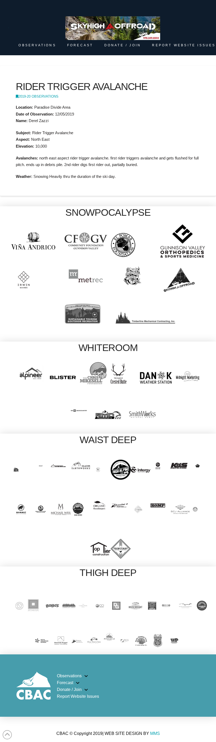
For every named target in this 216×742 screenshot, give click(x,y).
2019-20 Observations (38, 96)
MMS (155, 733)
